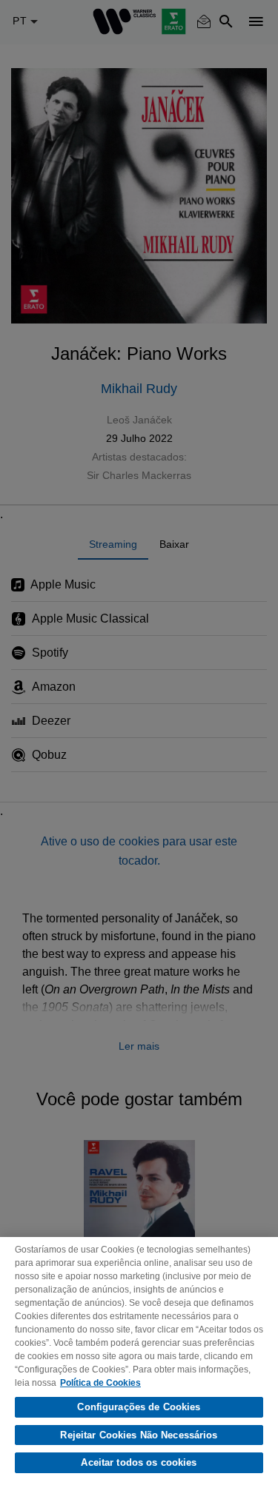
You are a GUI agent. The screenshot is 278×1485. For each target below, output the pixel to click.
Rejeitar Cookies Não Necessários (138, 1435)
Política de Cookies (100, 1383)
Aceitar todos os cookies (138, 1462)
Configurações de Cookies (138, 1406)
